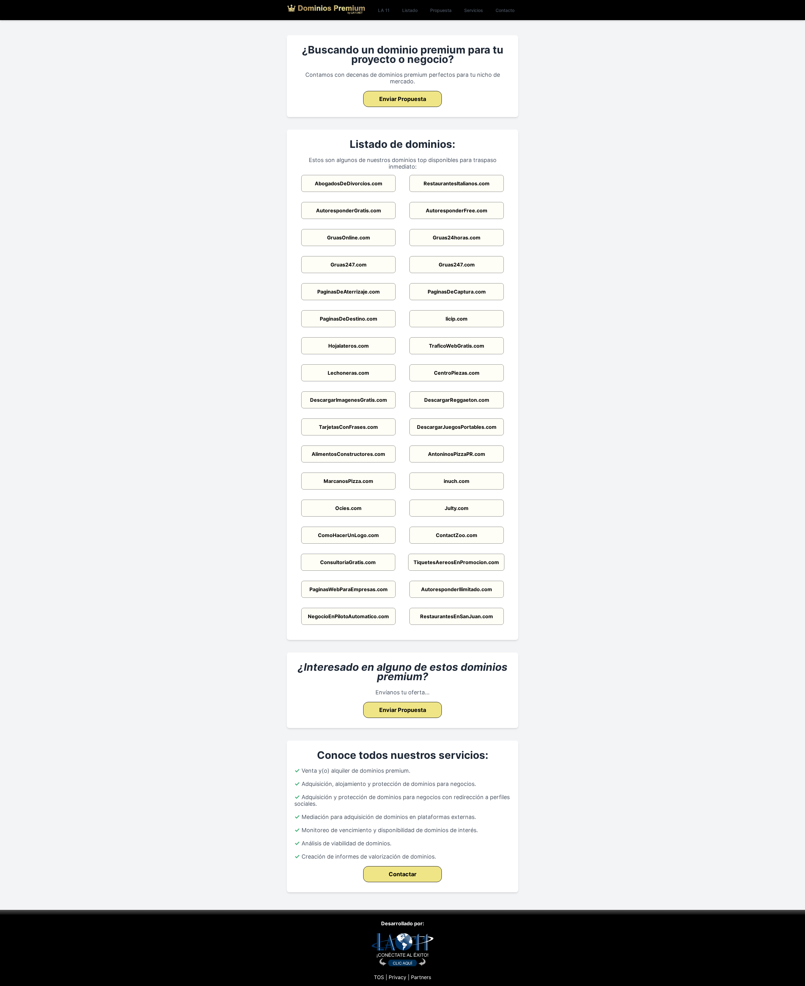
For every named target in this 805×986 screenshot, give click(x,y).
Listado (410, 10)
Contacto (505, 10)
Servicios (473, 10)
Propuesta (441, 10)
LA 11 (384, 10)
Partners (421, 977)
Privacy (397, 977)
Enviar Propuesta (402, 99)
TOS (379, 977)
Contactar (402, 874)
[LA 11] (402, 964)
